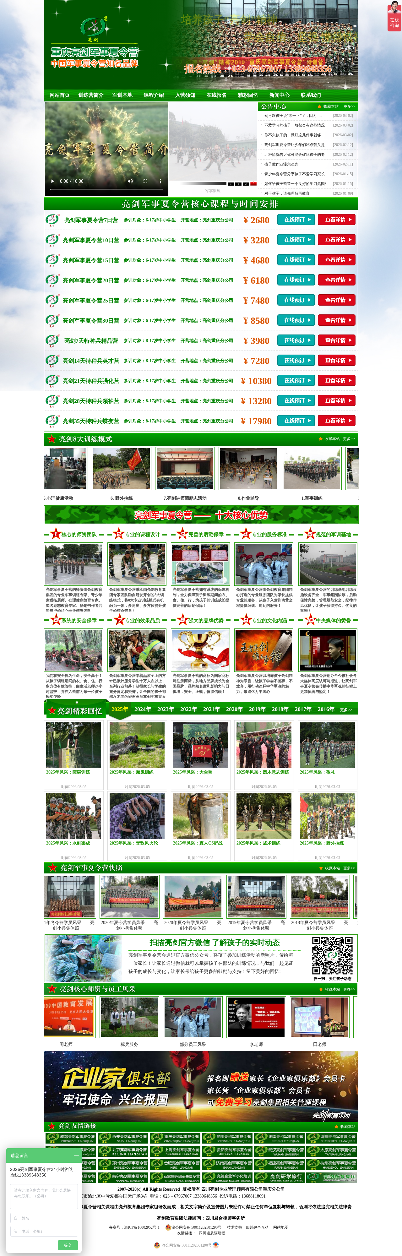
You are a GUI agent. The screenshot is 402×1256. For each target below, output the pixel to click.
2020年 (234, 709)
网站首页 (60, 95)
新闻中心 (279, 95)
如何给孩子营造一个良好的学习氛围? (295, 184)
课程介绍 (154, 95)
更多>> (350, 106)
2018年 (280, 709)
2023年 (165, 709)
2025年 (119, 709)
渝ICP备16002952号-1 (142, 1227)
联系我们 (311, 95)
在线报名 (217, 95)
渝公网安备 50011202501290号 (196, 1227)
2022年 (188, 709)
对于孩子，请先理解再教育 (287, 193)
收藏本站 (331, 106)
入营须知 (185, 95)
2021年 (211, 709)
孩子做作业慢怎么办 (281, 164)
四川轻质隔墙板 (212, 1233)
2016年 (326, 709)
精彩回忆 (248, 95)
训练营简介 (91, 95)
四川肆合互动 (257, 1227)
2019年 (257, 709)
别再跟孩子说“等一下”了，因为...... (293, 115)
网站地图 (280, 1227)
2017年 (303, 709)
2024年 (142, 709)
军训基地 (122, 95)
